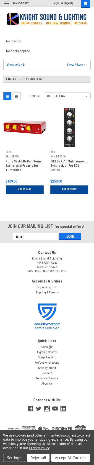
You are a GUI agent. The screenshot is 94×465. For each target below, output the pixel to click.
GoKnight (47, 347)
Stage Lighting (47, 357)
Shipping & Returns (47, 292)
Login (56, 3)
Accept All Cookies (70, 457)
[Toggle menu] (6, 6)
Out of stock (69, 189)
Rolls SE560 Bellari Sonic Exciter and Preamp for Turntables (24, 165)
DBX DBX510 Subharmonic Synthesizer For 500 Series (68, 165)
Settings (14, 457)
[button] (47, 64)
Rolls (8, 152)
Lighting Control (47, 352)
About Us (47, 383)
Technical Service (47, 378)
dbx (52, 152)
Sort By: (35, 96)
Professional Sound (47, 362)
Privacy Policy (39, 448)
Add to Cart (24, 189)
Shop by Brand (47, 368)
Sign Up (68, 3)
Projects (47, 373)
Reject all (38, 457)
